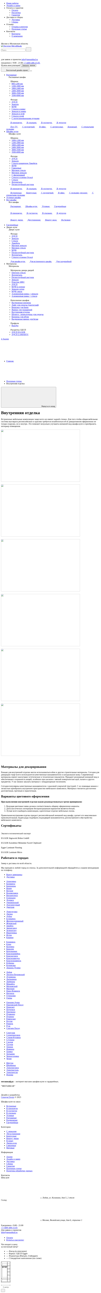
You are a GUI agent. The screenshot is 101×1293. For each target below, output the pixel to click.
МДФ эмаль (17, 291)
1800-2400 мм (18, 88)
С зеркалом (11, 1131)
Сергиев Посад (13, 1028)
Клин (8, 944)
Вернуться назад (48, 406)
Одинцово (11, 996)
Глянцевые (16, 168)
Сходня (9, 1042)
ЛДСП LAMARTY (20, 334)
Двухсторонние (13, 1134)
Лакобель (16, 243)
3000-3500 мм (18, 93)
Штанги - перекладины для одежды (28, 314)
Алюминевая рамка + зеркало (25, 294)
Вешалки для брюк (20, 307)
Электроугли (12, 1072)
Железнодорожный (14, 921)
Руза (8, 1026)
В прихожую (12, 1108)
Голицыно (11, 898)
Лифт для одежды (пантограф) (25, 305)
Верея (9, 888)
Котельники (11, 951)
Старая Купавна (13, 1037)
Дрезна (9, 914)
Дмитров (10, 907)
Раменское (11, 1019)
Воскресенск (12, 895)
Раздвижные (11, 1120)
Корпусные (11, 1136)
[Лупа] (28, 49)
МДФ (14, 107)
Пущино (10, 1016)
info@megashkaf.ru (29, 59)
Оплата (15, 10)
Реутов (9, 1021)
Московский (11, 986)
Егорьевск (11, 919)
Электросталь (12, 1070)
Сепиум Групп (7, 1097)
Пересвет (10, 1007)
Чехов (9, 1058)
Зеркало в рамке (19, 111)
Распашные (11, 75)
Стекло (15, 180)
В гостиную (11, 1111)
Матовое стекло (19, 170)
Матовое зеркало (19, 173)
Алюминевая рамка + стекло (24, 296)
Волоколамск (12, 893)
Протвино (10, 1012)
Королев (10, 949)
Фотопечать (17, 182)
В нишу (9, 1141)
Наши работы (12, 3)
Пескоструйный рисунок (23, 184)
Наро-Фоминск (13, 991)
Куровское (11, 965)
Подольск (10, 1009)
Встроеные (11, 1106)
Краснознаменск (13, 961)
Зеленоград (11, 930)
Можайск (10, 984)
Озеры (9, 998)
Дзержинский (12, 902)
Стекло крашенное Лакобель (24, 163)
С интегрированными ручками (25, 118)
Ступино (10, 1040)
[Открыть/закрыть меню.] (31, 70)
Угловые (10, 1115)
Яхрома (9, 1075)
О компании (17, 36)
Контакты (16, 34)
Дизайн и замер (13, 5)
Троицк (9, 1047)
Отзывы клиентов (20, 27)
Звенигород (11, 928)
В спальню (11, 1113)
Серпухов (10, 1033)
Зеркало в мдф (18, 114)
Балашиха (10, 884)
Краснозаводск (13, 958)
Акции (9, 1157)
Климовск (10, 942)
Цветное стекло (19, 273)
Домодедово (11, 912)
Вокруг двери (12, 1138)
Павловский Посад (14, 1005)
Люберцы (10, 981)
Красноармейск (13, 954)
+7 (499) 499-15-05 (9, 1228)
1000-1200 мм (18, 140)
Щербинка (11, 1065)
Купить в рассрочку (15, 1240)
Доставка (16, 20)
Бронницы (11, 886)
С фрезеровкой (18, 175)
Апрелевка (11, 881)
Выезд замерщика (14, 874)
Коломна (10, 947)
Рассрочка (16, 12)
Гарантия (16, 15)
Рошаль (9, 1023)
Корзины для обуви (20, 317)
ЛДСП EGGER (18, 332)
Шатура (9, 1063)
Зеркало (15, 104)
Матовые (10, 1148)
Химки (9, 1051)
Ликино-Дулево (13, 968)
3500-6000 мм (18, 95)
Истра (9, 935)
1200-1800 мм (18, 86)
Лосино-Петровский (15, 974)
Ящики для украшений (22, 310)
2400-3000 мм (18, 91)
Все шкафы (11, 200)
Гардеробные (12, 225)
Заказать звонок (28, 65)
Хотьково (10, 1054)
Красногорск (12, 956)
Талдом (9, 1044)
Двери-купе (11, 1143)
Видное (9, 891)
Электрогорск (12, 1068)
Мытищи (10, 989)
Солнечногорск (13, 1035)
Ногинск (10, 993)
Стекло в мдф (18, 116)
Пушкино (10, 1014)
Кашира (9, 937)
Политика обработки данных (19, 1171)
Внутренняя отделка (21, 312)
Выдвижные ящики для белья (25, 319)
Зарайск (9, 926)
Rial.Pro (15, 326)
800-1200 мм (17, 84)
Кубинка (10, 963)
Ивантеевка (11, 933)
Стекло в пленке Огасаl (22, 177)
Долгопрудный (13, 905)
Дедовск (10, 900)
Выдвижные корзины (21, 303)
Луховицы (11, 977)
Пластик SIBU (18, 282)
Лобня (9, 972)
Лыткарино (11, 979)
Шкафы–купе (12, 131)
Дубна (9, 916)
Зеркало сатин (18, 289)
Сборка (15, 22)
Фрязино (10, 1049)
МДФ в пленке (18, 287)
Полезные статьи (19, 29)
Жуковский (11, 923)
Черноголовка (12, 1056)
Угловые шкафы (13, 197)
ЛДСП (14, 102)
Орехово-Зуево (13, 1002)
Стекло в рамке (18, 109)
